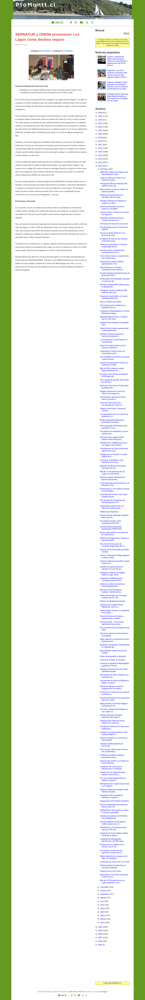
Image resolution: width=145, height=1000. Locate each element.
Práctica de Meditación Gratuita (112, 601)
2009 (100, 931)
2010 (100, 927)
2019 (100, 138)
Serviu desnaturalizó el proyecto (113, 656)
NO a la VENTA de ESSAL (110, 302)
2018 (100, 141)
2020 (100, 134)
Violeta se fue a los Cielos (110, 871)
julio (102, 901)
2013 (100, 159)
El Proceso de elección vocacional (114, 224)
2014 (100, 155)
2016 (100, 148)
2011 (100, 166)
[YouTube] (81, 22)
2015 (100, 152)
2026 (100, 113)
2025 (100, 116)
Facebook (46, 51)
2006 (100, 941)
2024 (100, 120)
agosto (103, 898)
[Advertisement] (112, 964)
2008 (100, 934)
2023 (100, 123)
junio (102, 905)
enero (102, 923)
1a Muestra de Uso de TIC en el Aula (114, 862)
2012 (100, 162)
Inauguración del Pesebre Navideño (114, 801)
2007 (100, 938)
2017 (100, 145)
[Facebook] (71, 22)
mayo (102, 908)
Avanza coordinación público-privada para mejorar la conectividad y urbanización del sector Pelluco (117, 61)
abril (102, 912)
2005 (100, 945)
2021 (100, 130)
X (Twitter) (68, 51)
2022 (100, 127)
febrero (103, 919)
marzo (103, 915)
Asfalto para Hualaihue (109, 512)
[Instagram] (76, 22)
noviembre (104, 887)
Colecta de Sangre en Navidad (112, 660)
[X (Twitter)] (87, 22)
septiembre (105, 894)
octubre (103, 891)
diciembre (104, 169)
